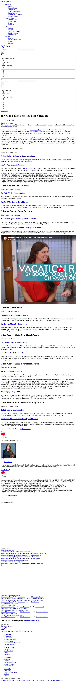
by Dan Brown (14, 324)
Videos (10, 41)
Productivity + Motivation (15, 14)
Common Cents (9, 18)
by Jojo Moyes (12, 371)
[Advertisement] (38, 525)
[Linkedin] (7, 46)
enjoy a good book (35, 130)
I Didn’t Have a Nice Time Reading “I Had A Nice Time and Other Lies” (22, 600)
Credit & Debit (8, 651)
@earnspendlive (31, 620)
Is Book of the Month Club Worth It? (11, 615)
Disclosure (47, 680)
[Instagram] (4, 46)
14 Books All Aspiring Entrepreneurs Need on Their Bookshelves (20, 557)
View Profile (5, 470)
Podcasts (10, 43)
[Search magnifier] (2, 52)
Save (4, 433)
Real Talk (7, 36)
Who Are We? (5, 680)
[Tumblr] (4, 629)
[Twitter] (2, 46)
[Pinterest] (5, 46)
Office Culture (12, 13)
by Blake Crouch (12, 353)
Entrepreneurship (13, 16)
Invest (10, 23)
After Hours (7, 26)
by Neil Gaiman (19, 419)
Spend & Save (12, 19)
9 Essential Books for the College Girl (12, 562)
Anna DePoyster (10, 563)
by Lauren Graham (18, 156)
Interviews (11, 38)
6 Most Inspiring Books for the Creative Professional (16, 552)
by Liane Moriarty (13, 193)
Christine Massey (10, 612)
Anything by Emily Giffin (10, 392)
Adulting (10, 28)
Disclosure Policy (11, 126)
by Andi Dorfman (12, 165)
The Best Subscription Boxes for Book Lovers (14, 610)
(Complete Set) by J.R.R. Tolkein (22, 228)
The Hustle (7, 4)
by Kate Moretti (14, 202)
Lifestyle (10, 29)
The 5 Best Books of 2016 (8, 605)
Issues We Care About (14, 39)
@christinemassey (25, 429)
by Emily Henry (13, 410)
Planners (10, 6)
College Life (11, 9)
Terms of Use (40, 680)
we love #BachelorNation (27, 168)
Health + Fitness (13, 33)
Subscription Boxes (14, 31)
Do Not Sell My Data (57, 680)
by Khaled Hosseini (18, 219)
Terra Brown (10, 120)
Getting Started (12, 8)
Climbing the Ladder (14, 11)
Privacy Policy (31, 680)
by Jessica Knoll (14, 342)
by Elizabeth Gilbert (14, 315)
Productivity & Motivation (12, 643)
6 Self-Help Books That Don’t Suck (11, 595)
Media (25, 680)
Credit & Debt (12, 21)
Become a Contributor (15, 680)
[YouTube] (9, 46)
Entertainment (12, 34)
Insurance (11, 24)
